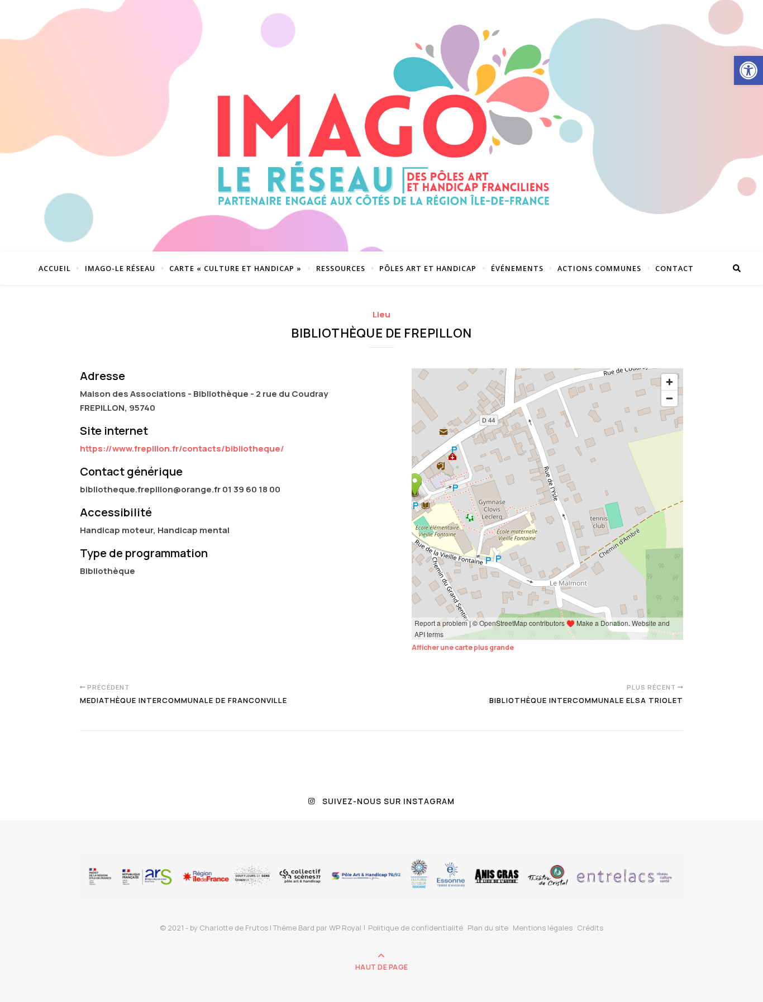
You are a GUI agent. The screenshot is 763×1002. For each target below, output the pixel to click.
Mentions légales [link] (543, 928)
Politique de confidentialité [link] (415, 928)
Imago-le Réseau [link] (120, 268)
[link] (748, 70)
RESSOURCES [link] (340, 268)
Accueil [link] (55, 268)
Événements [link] (517, 268)
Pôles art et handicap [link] (427, 268)
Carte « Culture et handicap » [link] (235, 268)
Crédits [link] (590, 928)
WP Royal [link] (345, 928)
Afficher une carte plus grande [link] (463, 647)
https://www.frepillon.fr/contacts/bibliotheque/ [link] (182, 448)
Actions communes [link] (599, 268)
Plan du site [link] (488, 928)
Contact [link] (674, 268)
